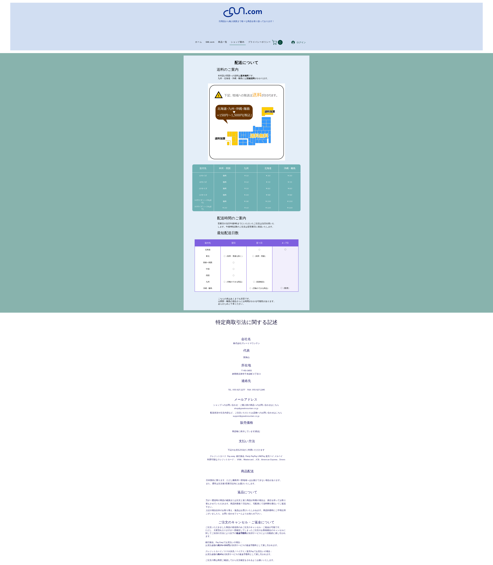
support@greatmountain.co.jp (246, 416)
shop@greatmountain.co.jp (246, 408)
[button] (278, 42)
